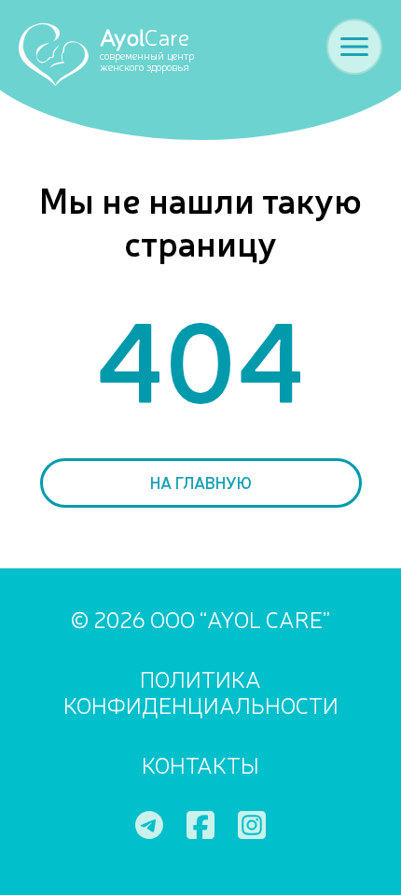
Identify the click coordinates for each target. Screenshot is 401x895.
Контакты (200, 764)
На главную (201, 482)
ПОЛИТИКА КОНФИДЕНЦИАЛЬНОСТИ (201, 692)
